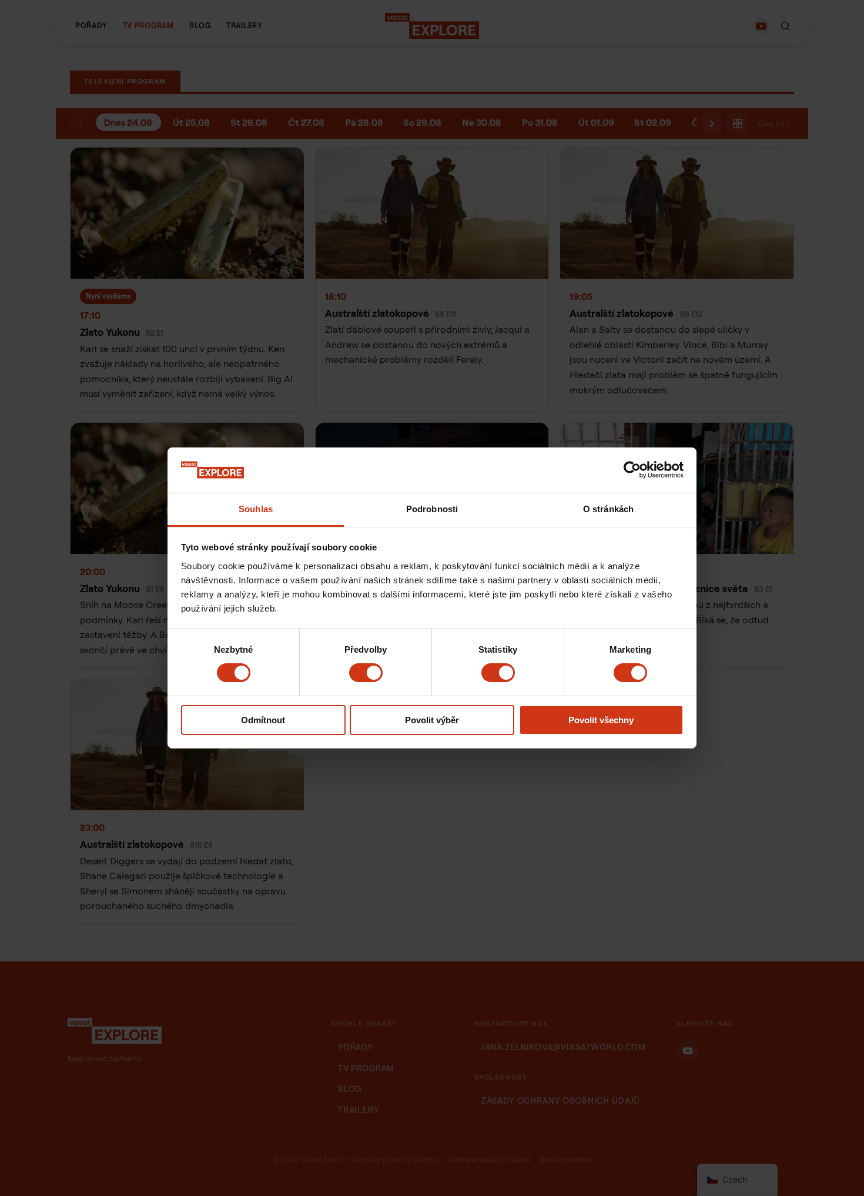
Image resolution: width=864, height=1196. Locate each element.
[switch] (366, 672)
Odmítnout (263, 720)
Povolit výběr (432, 720)
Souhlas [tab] (256, 509)
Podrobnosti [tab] (432, 509)
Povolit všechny (601, 720)
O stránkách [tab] (608, 509)
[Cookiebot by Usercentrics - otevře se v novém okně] (632, 470)
